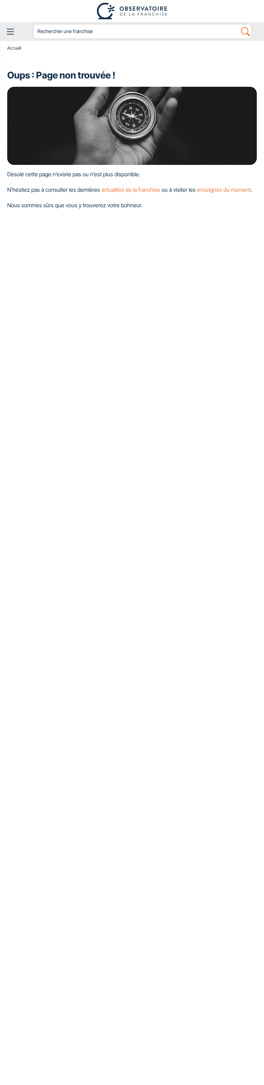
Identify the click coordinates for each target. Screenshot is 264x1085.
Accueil (14, 48)
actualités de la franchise (130, 189)
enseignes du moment (224, 189)
